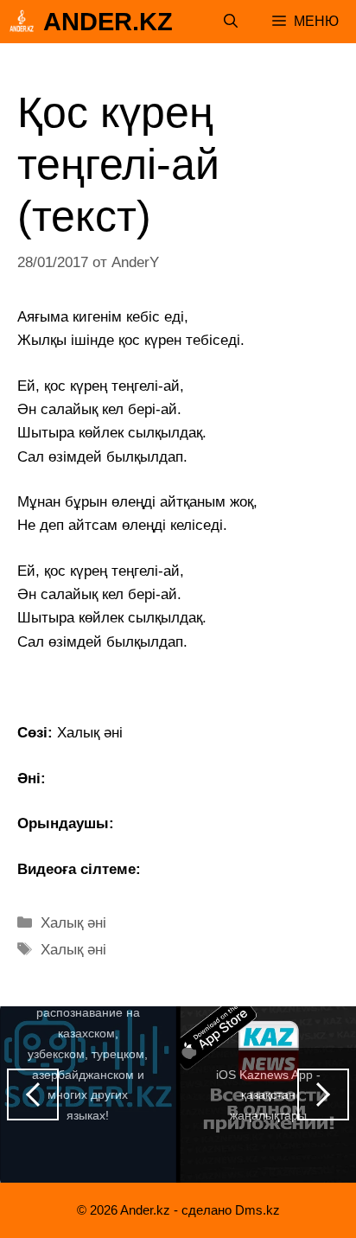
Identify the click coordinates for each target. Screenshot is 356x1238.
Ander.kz (108, 21)
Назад (33, 1094)
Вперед (323, 1094)
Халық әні (73, 923)
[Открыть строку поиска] (231, 21)
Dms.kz (257, 1210)
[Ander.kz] (22, 21)
